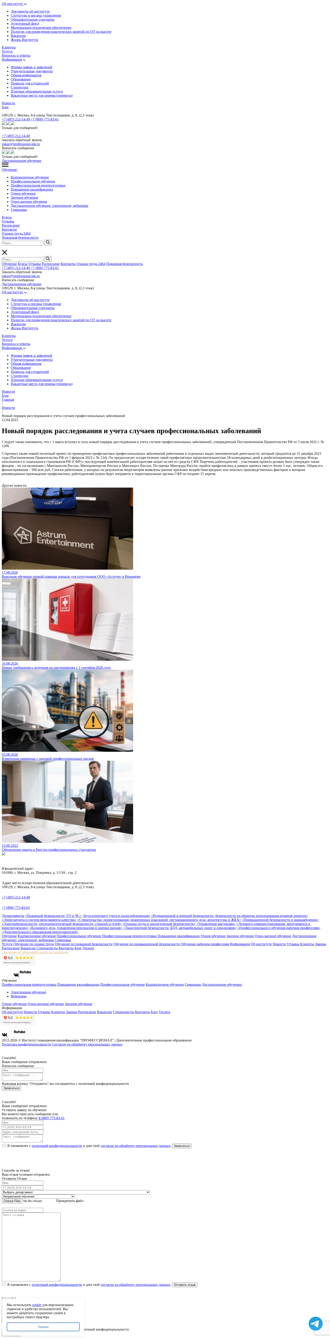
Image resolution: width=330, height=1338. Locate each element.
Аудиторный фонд (25, 23)
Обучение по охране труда (33, 944)
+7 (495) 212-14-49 (16, 119)
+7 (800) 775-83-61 (45, 119)
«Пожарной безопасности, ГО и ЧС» (53, 916)
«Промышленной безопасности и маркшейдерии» (280, 920)
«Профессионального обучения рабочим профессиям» (278, 928)
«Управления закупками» (215, 924)
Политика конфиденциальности (26, 1044)
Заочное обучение (24, 197)
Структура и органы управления (36, 15)
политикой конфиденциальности (57, 1146)
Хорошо (43, 1327)
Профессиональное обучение (33, 181)
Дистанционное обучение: (222, 984)
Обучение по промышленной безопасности (146, 944)
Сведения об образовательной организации (35, 952)
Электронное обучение (28, 992)
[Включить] (3, 111)
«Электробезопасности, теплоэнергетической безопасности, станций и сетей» (62, 924)
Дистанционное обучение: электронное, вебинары (49, 205)
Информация (12, 59)
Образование (21, 79)
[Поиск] (48, 242)
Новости (8, 103)
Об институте (13, 4)
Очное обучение (23, 193)
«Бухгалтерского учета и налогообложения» (116, 916)
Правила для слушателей (30, 83)
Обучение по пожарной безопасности (83, 944)
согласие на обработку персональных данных (135, 1146)
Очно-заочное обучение (29, 201)
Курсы (7, 217)
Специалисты (47, 948)
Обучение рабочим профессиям (205, 944)
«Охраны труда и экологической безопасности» (159, 924)
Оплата (88, 948)
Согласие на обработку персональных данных (87, 1044)
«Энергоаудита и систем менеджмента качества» (39, 920)
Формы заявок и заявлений (31, 67)
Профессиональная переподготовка (38, 185)
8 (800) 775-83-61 (52, 1118)
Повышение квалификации (32, 189)
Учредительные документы (32, 71)
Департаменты (13, 916)
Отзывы (8, 221)
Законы (320, 944)
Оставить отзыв (185, 1285)
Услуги (7, 51)
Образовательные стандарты (33, 19)
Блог (5, 107)
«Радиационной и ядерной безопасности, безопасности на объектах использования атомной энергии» (229, 916)
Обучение (10, 170)
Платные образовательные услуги (37, 91)
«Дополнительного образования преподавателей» (40, 932)
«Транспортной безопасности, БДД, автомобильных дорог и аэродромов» (179, 928)
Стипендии (19, 87)
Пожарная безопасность (20, 237)
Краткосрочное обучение (30, 177)
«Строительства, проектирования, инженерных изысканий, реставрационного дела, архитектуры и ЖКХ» (159, 920)
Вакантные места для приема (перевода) (42, 95)
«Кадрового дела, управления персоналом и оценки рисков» (75, 928)
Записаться (11, 1088)
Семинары (19, 210)
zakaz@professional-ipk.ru (21, 144)
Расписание (11, 225)
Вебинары (18, 996)
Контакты (9, 229)
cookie (36, 1305)
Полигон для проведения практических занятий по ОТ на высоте (61, 31)
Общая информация (26, 75)
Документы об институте (30, 11)
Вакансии (18, 36)
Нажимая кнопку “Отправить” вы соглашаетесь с (65, 1084)
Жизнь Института (24, 40)
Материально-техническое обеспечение (41, 27)
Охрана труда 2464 (16, 233)
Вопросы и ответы (16, 55)
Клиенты (9, 47)
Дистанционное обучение (21, 161)
